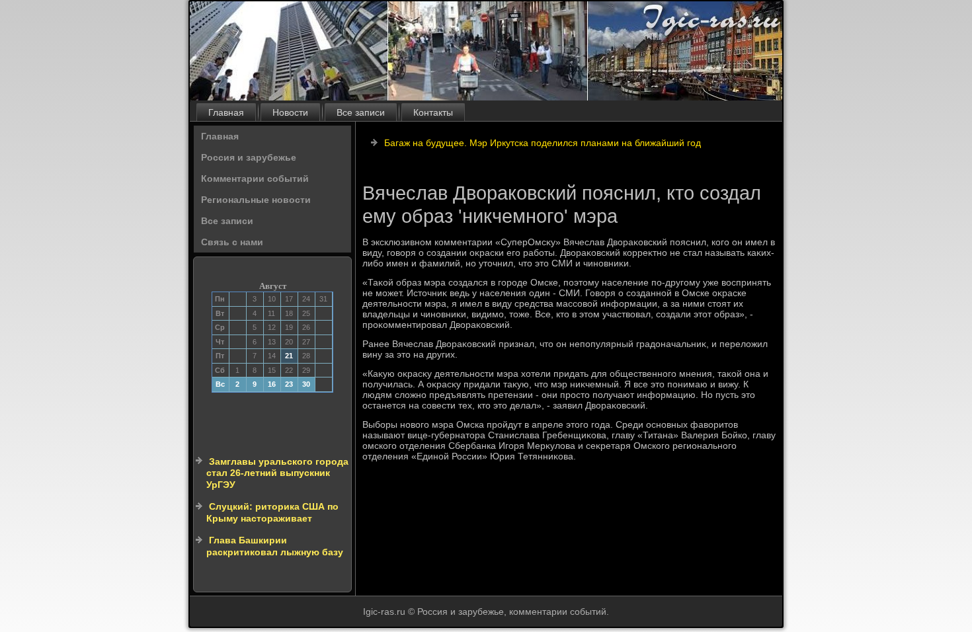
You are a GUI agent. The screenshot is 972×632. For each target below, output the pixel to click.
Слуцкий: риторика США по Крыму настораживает (272, 512)
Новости (290, 112)
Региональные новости (256, 199)
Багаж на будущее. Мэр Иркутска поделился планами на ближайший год (542, 143)
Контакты (433, 112)
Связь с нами (232, 242)
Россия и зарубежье (248, 157)
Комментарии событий (255, 178)
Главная (226, 112)
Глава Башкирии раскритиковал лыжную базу (274, 546)
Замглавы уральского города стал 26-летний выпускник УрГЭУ (277, 473)
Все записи (361, 112)
